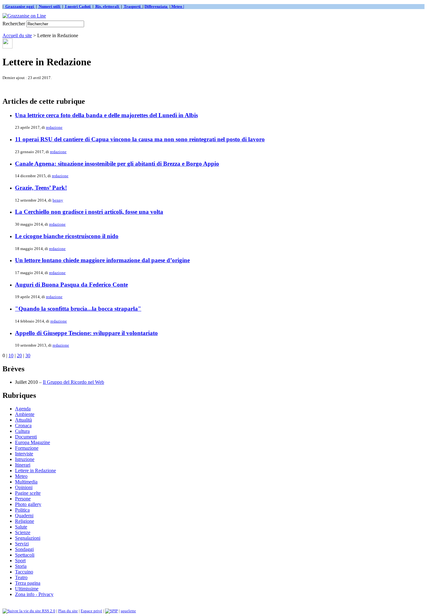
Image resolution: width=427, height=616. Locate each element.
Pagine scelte (28, 493)
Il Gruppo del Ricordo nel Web (73, 382)
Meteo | (177, 6)
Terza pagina (27, 583)
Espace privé (91, 610)
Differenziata (156, 6)
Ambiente (24, 414)
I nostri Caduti (78, 6)
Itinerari (22, 465)
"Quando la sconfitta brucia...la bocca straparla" (78, 308)
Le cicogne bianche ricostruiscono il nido (66, 236)
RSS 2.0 (48, 610)
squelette (128, 610)
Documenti (26, 436)
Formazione (26, 448)
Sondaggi (24, 549)
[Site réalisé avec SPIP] (111, 610)
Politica (22, 510)
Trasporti (133, 6)
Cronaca (23, 425)
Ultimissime (26, 588)
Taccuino (24, 571)
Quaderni (24, 515)
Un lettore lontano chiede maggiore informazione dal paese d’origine (102, 260)
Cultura (22, 431)
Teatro (21, 577)
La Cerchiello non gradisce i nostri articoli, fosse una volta (89, 211)
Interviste (24, 453)
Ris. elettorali (107, 6)
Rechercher (14, 23)
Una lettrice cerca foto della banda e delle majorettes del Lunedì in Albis (106, 115)
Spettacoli (24, 555)
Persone (23, 498)
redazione (54, 127)
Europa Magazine (32, 442)
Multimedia (26, 481)
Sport (20, 560)
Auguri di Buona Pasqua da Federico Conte (71, 284)
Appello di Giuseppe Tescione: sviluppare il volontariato (86, 333)
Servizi (22, 543)
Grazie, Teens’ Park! (41, 187)
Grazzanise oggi (19, 6)
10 (10, 355)
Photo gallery (28, 504)
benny (58, 200)
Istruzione (24, 459)
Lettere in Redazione (35, 470)
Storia (21, 566)
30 (27, 355)
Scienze (22, 532)
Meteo (21, 476)
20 (19, 355)
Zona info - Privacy (34, 594)
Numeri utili (49, 6)
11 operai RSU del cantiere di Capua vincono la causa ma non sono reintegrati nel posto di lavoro (140, 139)
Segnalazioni (27, 538)
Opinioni (24, 487)
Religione (24, 521)
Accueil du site (17, 35)
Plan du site (68, 610)
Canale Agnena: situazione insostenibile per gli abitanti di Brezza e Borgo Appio (117, 163)
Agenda (23, 408)
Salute (21, 526)
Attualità (23, 420)
